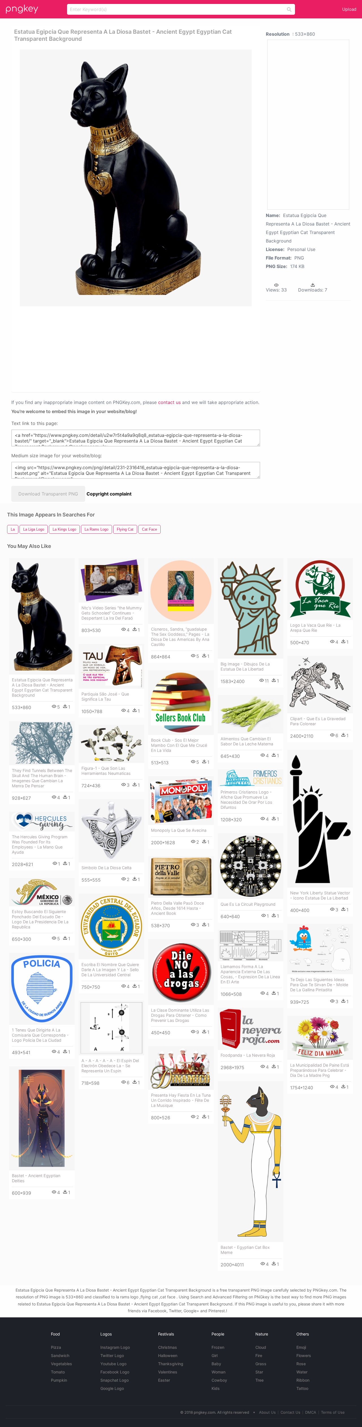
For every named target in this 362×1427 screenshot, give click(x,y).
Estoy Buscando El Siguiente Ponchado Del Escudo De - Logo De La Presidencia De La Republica (40, 919)
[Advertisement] (137, 348)
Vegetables (61, 1363)
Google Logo (112, 1388)
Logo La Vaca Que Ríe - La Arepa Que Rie (315, 628)
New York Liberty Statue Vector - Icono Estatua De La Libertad (320, 895)
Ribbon (302, 1380)
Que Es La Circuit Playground (248, 904)
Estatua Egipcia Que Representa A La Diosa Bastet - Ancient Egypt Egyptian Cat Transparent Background (42, 687)
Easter (164, 1380)
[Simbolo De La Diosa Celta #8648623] (111, 830)
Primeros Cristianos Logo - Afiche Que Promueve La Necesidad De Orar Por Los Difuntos (246, 800)
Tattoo (302, 1388)
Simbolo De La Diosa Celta (106, 867)
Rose (301, 1363)
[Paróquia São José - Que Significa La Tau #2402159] (111, 666)
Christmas (167, 1347)
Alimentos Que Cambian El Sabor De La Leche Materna (247, 741)
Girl (214, 1355)
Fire (258, 1355)
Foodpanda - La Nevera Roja (248, 1055)
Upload (349, 9)
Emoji (301, 1347)
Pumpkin (59, 1380)
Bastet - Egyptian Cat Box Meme (245, 1250)
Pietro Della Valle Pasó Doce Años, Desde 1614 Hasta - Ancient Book (177, 908)
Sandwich (60, 1355)
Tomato (58, 1371)
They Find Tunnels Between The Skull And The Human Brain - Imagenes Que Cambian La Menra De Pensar (42, 778)
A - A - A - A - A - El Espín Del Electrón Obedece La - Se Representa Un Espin (110, 1065)
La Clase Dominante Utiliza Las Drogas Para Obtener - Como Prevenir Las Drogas (180, 1015)
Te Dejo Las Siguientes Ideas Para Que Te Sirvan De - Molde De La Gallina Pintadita (319, 984)
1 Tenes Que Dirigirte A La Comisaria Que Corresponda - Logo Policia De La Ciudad (40, 1035)
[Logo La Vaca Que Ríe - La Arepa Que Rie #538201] (320, 589)
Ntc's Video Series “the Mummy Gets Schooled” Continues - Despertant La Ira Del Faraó (111, 612)
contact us (169, 402)
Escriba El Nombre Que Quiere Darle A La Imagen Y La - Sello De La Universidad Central (110, 969)
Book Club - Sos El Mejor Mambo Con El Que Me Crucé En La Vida (179, 745)
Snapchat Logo (114, 1380)
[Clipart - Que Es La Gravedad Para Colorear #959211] (320, 684)
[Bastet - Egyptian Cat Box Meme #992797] (250, 1161)
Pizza (56, 1347)
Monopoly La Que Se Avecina (178, 830)
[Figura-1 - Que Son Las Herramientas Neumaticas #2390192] (111, 744)
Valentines (167, 1371)
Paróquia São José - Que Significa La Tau (105, 696)
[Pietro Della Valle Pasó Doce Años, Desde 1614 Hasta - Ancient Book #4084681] (181, 877)
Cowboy (219, 1380)
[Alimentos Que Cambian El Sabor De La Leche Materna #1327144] (250, 714)
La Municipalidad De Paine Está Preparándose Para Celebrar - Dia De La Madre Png (319, 1070)
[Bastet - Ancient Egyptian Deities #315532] (42, 1118)
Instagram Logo (115, 1347)
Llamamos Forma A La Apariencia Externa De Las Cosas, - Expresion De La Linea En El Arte (250, 974)
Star (259, 1371)
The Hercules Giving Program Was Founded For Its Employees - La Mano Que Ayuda (40, 844)
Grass (260, 1363)
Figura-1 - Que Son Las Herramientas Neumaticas (106, 771)
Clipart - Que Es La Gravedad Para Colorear (318, 721)
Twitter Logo (112, 1355)
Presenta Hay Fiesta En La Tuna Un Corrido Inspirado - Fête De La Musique (181, 1100)
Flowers (303, 1355)
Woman (218, 1371)
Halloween (167, 1355)
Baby (216, 1363)
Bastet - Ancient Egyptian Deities (36, 1178)
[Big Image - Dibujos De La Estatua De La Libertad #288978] (250, 608)
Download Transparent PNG (48, 494)
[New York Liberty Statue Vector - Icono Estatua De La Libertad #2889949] (320, 819)
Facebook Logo (114, 1371)
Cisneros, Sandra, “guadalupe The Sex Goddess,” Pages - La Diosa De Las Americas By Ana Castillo (180, 637)
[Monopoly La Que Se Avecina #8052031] (181, 800)
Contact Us (290, 1412)
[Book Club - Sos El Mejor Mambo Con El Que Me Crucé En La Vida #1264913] (181, 702)
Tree (259, 1380)
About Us (267, 1412)
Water (301, 1371)
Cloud (260, 1347)
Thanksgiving (170, 1363)
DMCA (310, 1412)
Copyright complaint (109, 494)
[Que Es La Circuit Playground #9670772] (250, 866)
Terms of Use (333, 1412)
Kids (216, 1388)
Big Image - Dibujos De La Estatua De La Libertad (245, 666)
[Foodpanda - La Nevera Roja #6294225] (250, 1029)
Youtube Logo (113, 1363)
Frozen (218, 1347)
